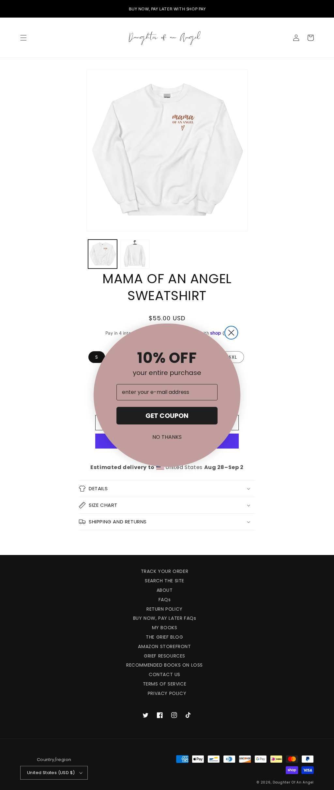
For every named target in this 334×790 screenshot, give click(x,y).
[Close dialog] (231, 332)
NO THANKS (167, 437)
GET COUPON (167, 415)
